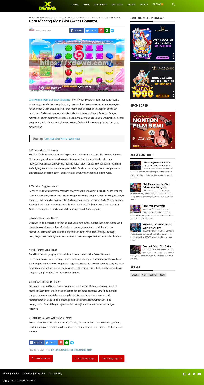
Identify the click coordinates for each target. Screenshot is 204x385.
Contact (16, 373)
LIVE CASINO (117, 4)
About (6, 373)
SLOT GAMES (100, 4)
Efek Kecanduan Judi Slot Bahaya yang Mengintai (156, 186)
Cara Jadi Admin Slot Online (157, 246)
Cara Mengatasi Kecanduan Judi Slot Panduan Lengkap (157, 164)
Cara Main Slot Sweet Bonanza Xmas (62, 138)
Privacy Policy (55, 373)
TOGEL (86, 4)
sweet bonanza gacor (83, 350)
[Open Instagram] (194, 374)
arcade (135, 275)
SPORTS (144, 4)
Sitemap (28, 373)
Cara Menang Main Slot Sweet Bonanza (49, 99)
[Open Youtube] (199, 374)
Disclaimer (40, 373)
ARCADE (131, 4)
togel (162, 275)
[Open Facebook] (184, 374)
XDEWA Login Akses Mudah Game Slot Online (157, 226)
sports (153, 275)
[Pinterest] (101, 30)
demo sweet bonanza (60, 350)
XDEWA (74, 4)
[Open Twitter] (189, 374)
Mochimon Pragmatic (154, 206)
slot (71, 350)
